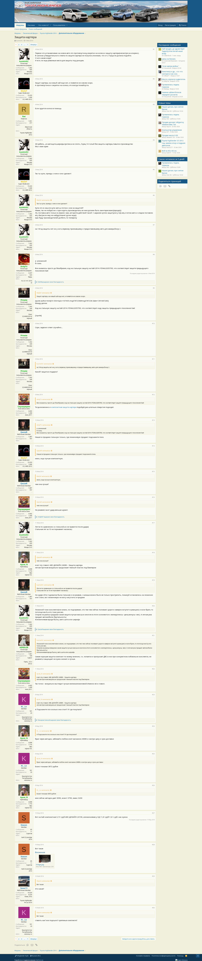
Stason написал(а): (43, 881)
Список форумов (20, 29)
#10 (153, 323)
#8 (154, 254)
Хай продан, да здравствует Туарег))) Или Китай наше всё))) (173, 51)
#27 (153, 813)
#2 (154, 79)
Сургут (30, 658)
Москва (29, 72)
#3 (154, 104)
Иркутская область (28, 128)
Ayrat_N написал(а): (44, 674)
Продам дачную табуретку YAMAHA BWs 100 (173, 123)
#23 (153, 695)
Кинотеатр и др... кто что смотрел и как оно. (172, 72)
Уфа (30, 573)
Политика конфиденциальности (163, 956)
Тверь (30, 277)
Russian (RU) (36, 956)
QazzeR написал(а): (43, 451)
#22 (153, 669)
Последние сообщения (169, 45)
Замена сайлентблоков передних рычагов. (171, 93)
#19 (153, 580)
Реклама (31, 25)
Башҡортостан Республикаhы (27, 718)
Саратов (29, 833)
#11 (153, 359)
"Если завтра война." (170, 66)
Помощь (180, 956)
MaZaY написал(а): (43, 200)
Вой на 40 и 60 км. (169, 151)
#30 (153, 908)
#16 (153, 497)
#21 (153, 635)
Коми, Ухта (28, 897)
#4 (154, 140)
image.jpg (40, 864)
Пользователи (59, 25)
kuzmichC (19, 41)
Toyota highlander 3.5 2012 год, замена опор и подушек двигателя (173, 143)
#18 (153, 553)
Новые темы (164, 103)
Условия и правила (143, 956)
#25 (153, 754)
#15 (153, 471)
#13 (153, 420)
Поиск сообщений (35, 29)
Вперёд (33, 44)
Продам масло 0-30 (170, 135)
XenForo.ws (39, 960)
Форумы (20, 25)
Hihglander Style (22, 956)
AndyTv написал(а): (43, 399)
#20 (153, 606)
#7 (154, 225)
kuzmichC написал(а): (44, 364)
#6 (154, 195)
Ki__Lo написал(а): (43, 731)
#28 (153, 845)
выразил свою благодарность (51, 282)
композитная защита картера (63, 407)
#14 (153, 446)
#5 (154, 170)
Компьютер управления (172, 130)
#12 (153, 395)
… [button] (24, 44)
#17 (153, 523)
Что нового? (43, 25)
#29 (153, 876)
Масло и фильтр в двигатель (173, 79)
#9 (154, 288)
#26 (153, 785)
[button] (50, 25)
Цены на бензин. (169, 59)
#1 (154, 49)
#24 (153, 726)
